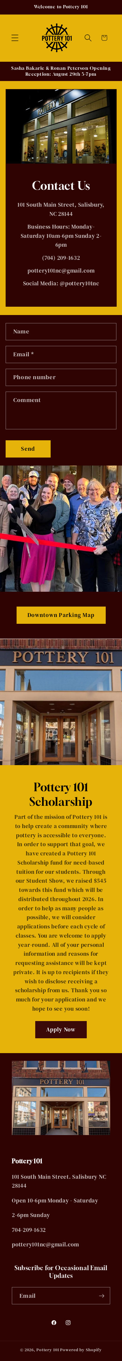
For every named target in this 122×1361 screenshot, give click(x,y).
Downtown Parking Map (61, 615)
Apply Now (61, 1029)
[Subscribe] (102, 1295)
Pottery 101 (47, 1350)
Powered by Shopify (81, 1350)
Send (28, 448)
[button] (15, 38)
